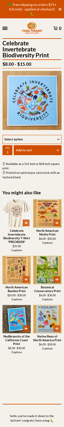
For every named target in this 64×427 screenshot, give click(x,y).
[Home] (32, 28)
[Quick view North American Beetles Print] (26, 279)
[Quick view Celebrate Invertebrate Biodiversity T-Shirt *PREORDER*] (26, 222)
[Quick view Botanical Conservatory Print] (56, 279)
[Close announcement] (60, 9)
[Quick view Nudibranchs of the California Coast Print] (26, 328)
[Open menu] (4, 28)
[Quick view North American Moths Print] (56, 222)
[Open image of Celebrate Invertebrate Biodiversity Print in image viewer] (32, 100)
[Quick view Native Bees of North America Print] (56, 328)
